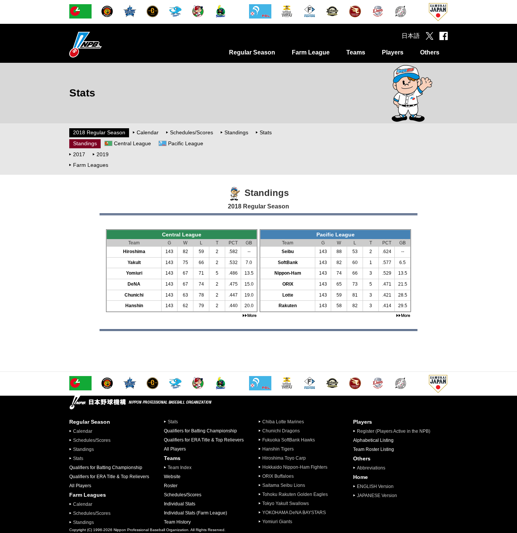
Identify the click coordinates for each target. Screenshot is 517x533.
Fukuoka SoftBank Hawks (288, 440)
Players (392, 52)
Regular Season (252, 52)
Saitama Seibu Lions (283, 485)
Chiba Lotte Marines (283, 421)
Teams (355, 52)
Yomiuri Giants (277, 521)
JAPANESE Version (377, 495)
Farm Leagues (90, 165)
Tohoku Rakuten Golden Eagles (295, 494)
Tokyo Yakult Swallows (285, 503)
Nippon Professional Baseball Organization (104, 44)
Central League (132, 143)
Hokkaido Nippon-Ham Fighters (294, 467)
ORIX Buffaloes (278, 476)
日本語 (411, 36)
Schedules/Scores (191, 132)
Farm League (311, 52)
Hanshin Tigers (278, 449)
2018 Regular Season (99, 132)
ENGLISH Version (375, 486)
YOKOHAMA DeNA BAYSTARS (294, 512)
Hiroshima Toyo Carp (284, 458)
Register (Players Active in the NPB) (396, 431)
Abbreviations (371, 468)
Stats (266, 132)
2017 (79, 154)
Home (360, 477)
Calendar (148, 132)
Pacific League (185, 143)
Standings (236, 132)
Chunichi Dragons (281, 431)
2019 (103, 154)
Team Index (180, 467)
